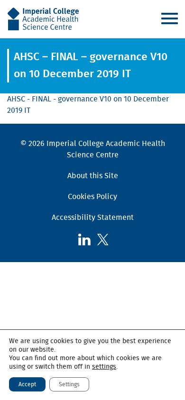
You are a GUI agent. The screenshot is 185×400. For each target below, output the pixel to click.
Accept (27, 384)
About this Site (92, 176)
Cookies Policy (92, 196)
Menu (169, 18)
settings (104, 367)
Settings (69, 384)
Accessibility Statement (93, 217)
